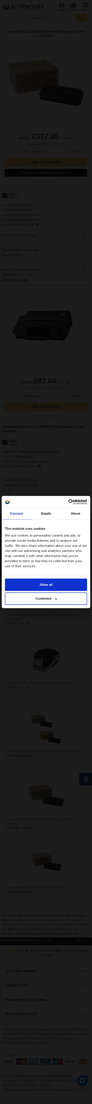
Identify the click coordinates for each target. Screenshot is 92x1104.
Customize (44, 598)
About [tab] (75, 513)
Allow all (46, 584)
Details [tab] (46, 513)
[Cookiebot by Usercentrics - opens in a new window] (68, 502)
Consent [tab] (16, 513)
